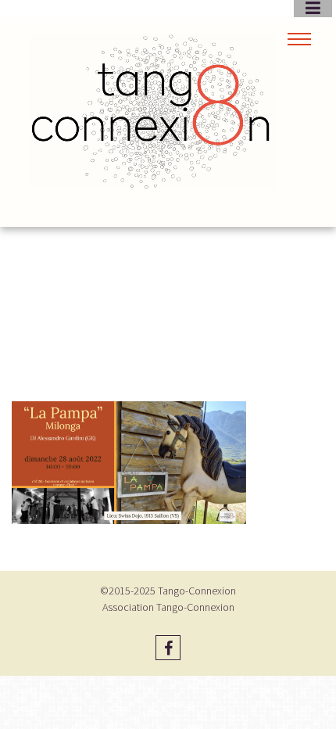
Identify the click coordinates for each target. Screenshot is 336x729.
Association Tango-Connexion (168, 607)
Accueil (127, 314)
